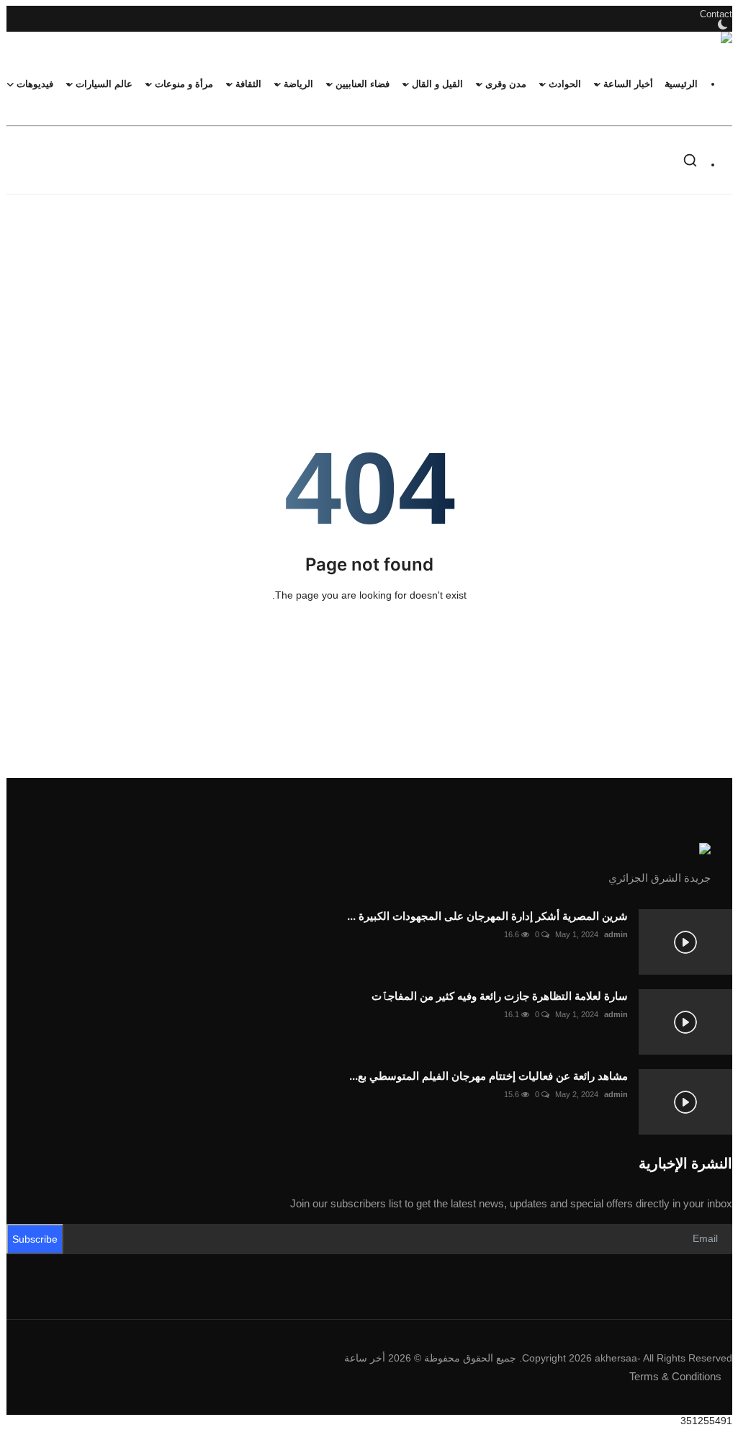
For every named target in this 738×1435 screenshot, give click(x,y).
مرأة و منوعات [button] (184, 84)
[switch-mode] (721, 24)
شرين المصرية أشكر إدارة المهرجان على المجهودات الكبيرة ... (487, 916)
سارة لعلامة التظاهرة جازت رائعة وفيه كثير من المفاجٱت (500, 996)
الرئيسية (681, 84)
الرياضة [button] (298, 84)
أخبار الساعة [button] (628, 84)
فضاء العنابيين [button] (363, 84)
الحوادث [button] (565, 84)
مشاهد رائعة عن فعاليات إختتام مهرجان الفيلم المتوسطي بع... (488, 1076)
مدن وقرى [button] (505, 84)
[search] (690, 160)
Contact (716, 14)
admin (616, 934)
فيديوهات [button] (35, 84)
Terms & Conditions (675, 1376)
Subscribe (35, 1239)
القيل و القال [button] (437, 84)
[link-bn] (369, 242)
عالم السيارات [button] (104, 84)
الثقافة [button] (248, 84)
